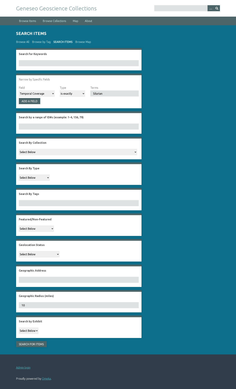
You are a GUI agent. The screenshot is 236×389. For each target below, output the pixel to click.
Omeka (46, 378)
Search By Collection (32, 142)
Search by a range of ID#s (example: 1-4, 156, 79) (51, 117)
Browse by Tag (41, 41)
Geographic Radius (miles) (36, 296)
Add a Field (29, 101)
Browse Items (27, 20)
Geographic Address (32, 270)
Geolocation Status (32, 244)
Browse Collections (54, 20)
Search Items (63, 41)
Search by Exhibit (30, 321)
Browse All (22, 41)
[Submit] (217, 8)
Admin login (23, 367)
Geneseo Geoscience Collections (56, 8)
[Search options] (210, 8)
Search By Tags (29, 193)
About (88, 20)
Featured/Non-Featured (35, 219)
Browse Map (83, 41)
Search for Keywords (33, 54)
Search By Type (29, 168)
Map (75, 20)
